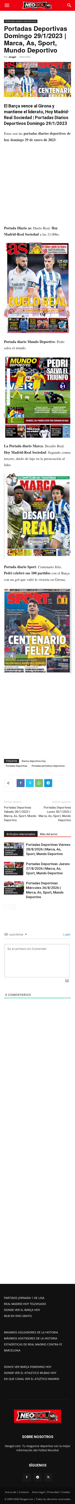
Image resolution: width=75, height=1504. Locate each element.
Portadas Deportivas (16, 765)
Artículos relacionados (20, 834)
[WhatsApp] (39, 783)
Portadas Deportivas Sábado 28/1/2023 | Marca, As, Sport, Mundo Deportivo (20, 814)
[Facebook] (21, 783)
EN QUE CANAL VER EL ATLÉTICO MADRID (31, 1379)
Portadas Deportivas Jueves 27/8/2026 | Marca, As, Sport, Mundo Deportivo (48, 868)
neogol (12, 56)
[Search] (69, 5)
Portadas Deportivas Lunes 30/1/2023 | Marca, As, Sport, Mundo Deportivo (55, 814)
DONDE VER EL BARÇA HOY (22, 1310)
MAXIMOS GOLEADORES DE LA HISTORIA (31, 1332)
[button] (6, 5)
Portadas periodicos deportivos (48, 765)
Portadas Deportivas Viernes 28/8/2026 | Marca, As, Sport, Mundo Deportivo (48, 849)
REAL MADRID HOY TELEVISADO (25, 1304)
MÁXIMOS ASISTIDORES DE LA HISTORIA (30, 1338)
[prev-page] (6, 907)
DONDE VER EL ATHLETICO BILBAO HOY (30, 1373)
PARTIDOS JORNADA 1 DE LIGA (24, 1298)
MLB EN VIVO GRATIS (18, 1316)
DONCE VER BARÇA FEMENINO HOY (27, 1367)
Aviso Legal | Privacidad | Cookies (51, 1492)
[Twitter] (30, 783)
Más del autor (49, 834)
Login (66, 934)
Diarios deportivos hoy (34, 760)
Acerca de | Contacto (17, 1492)
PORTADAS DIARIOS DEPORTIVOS (20, 21)
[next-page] (12, 907)
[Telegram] (48, 783)
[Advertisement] (37, 185)
